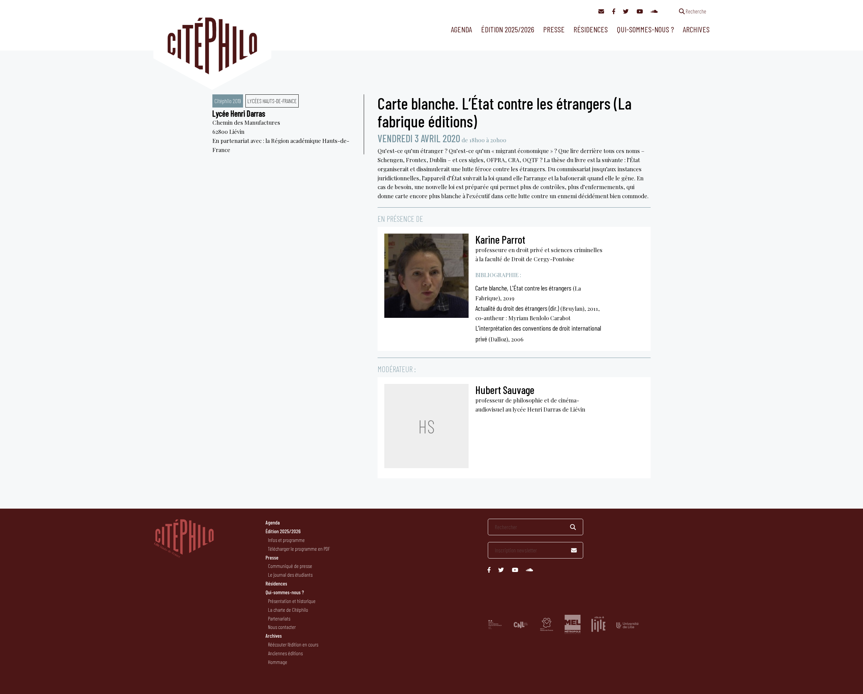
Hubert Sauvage (504, 389)
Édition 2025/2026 (507, 29)
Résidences (590, 29)
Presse (554, 29)
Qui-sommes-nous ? (645, 29)
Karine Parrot (500, 239)
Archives (696, 29)
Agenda (461, 29)
